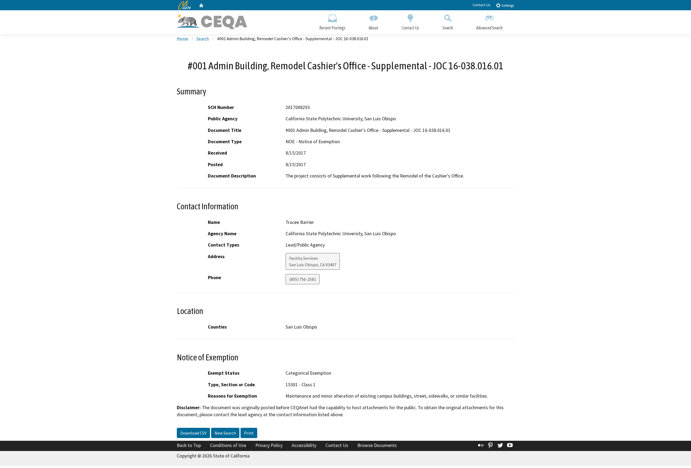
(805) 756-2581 (302, 279)
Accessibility (304, 445)
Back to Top (189, 445)
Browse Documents (377, 445)
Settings (507, 5)
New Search (225, 433)
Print (249, 433)
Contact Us (481, 4)
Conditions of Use (228, 445)
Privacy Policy (269, 445)
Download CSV (193, 433)
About (373, 27)
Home (182, 38)
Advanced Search (489, 27)
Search (447, 27)
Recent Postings (332, 27)
